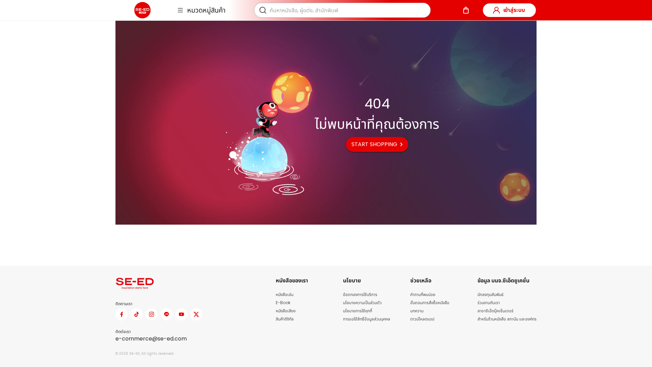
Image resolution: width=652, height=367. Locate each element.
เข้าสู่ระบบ (514, 10)
